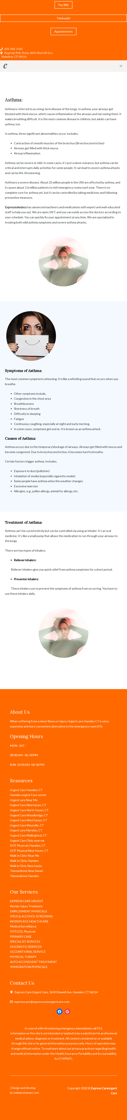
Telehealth (63, 18)
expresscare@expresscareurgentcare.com (41, 1001)
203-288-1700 (13, 49)
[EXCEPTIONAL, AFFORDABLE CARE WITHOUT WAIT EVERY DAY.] (5, 66)
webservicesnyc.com (26, 1092)
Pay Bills (63, 5)
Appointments (63, 31)
